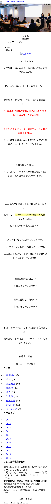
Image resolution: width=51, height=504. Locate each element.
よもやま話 (11, 409)
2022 (8, 431)
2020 (8, 439)
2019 (8, 443)
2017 (8, 450)
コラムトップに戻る (25, 364)
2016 (8, 454)
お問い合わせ (25, 499)
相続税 (9, 388)
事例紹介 (10, 375)
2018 (8, 446)
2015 (8, 458)
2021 (8, 435)
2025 (8, 423)
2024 (8, 427)
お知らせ (10, 405)
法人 (8, 392)
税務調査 (10, 383)
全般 (8, 379)
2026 (8, 420)
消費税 (9, 396)
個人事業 (10, 400)
